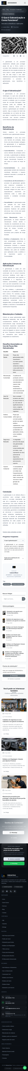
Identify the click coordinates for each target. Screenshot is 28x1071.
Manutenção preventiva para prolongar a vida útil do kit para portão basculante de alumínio (14, 798)
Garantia (4, 923)
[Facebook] (14, 56)
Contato (15, 837)
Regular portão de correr (8, 1039)
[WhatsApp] (23, 56)
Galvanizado (7, 584)
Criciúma (4, 1058)
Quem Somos (5, 902)
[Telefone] (10, 891)
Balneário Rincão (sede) (8, 1051)
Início (4, 9)
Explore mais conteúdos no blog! (12, 532)
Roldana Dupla (6, 984)
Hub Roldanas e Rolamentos (9, 967)
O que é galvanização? (10, 540)
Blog (8, 9)
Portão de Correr (6, 939)
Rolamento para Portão (8, 942)
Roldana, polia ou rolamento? (9, 1036)
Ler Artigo (6, 734)
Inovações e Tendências (16, 9)
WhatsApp (15, 675)
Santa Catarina (6, 1048)
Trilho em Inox (5, 949)
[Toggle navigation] (25, 2)
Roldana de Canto (6, 981)
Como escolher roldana (8, 1026)
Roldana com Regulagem (8, 945)
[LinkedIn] (20, 56)
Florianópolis (5, 1054)
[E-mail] (6, 891)
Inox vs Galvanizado (7, 970)
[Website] (14, 891)
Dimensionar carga (7, 1029)
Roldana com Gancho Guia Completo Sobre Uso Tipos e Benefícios (14, 636)
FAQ (3, 920)
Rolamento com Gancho (8, 987)
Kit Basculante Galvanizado (9, 959)
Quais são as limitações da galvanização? (11, 558)
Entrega (4, 927)
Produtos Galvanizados (18, 584)
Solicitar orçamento (15, 679)
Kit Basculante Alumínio (8, 955)
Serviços (4, 906)
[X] (17, 56)
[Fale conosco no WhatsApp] (25, 1068)
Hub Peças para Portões (8, 935)
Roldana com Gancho (7, 977)
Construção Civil (6, 974)
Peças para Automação (8, 952)
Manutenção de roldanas (8, 1033)
